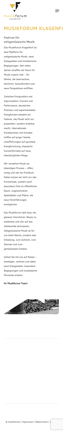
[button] (57, 11)
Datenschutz (41, 422)
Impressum (27, 422)
